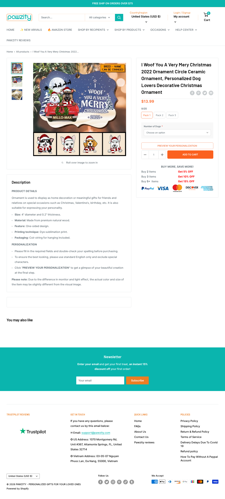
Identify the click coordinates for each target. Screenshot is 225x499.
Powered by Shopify (18, 488)
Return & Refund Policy (195, 431)
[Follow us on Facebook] (100, 482)
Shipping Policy (190, 426)
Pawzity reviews (144, 442)
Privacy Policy (189, 421)
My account (181, 16)
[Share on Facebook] (192, 92)
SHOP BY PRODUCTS (127, 29)
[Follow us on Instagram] (113, 482)
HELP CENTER (184, 29)
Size (144, 108)
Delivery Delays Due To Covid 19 (199, 444)
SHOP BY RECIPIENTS (91, 29)
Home (10, 51)
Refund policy (189, 451)
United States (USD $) (20, 476)
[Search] (119, 17)
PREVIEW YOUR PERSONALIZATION (177, 145)
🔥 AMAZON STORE (60, 29)
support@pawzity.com (96, 432)
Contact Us (141, 437)
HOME (10, 29)
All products (22, 51)
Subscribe (137, 380)
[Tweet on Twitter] (204, 92)
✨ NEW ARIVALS (31, 29)
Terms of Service (191, 437)
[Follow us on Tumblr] (131, 482)
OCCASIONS (158, 29)
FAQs (137, 426)
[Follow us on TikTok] (125, 482)
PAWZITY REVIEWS (18, 40)
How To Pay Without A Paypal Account (199, 458)
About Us (140, 431)
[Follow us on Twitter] (106, 482)
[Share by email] (211, 92)
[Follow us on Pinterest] (119, 482)
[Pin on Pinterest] (198, 92)
